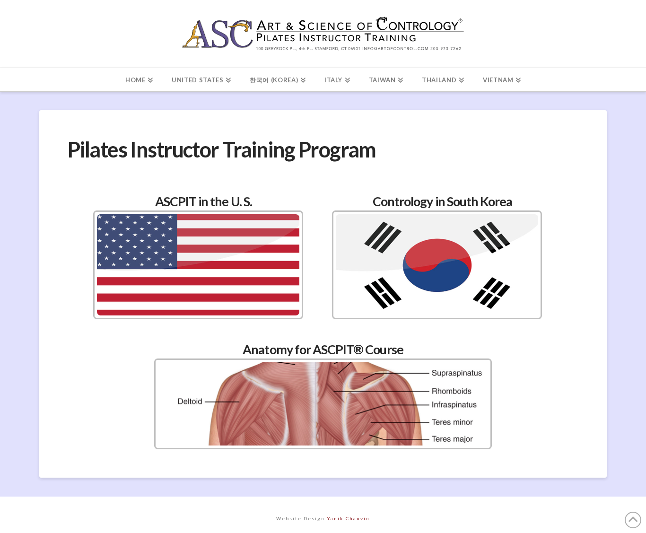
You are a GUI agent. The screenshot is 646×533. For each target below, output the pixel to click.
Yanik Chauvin (348, 518)
